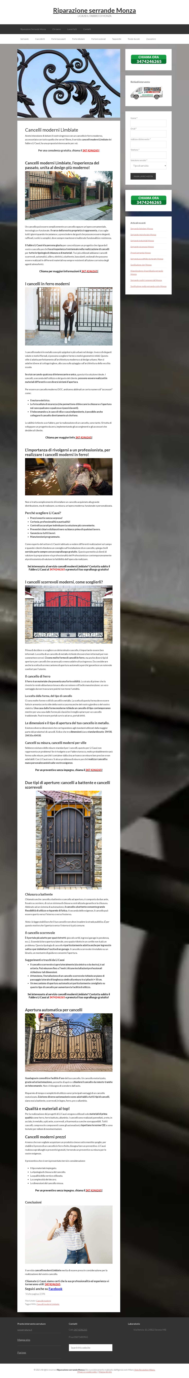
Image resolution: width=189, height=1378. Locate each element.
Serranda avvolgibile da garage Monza (146, 258)
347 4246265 (80, 1329)
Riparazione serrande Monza (94, 10)
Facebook (55, 1289)
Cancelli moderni (43, 1300)
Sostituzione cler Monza (140, 264)
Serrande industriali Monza (142, 240)
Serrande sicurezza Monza (142, 246)
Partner (21, 1352)
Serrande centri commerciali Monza (146, 280)
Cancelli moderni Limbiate (48, 1304)
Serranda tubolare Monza (141, 228)
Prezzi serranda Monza (140, 252)
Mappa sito (23, 1339)
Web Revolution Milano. (144, 1369)
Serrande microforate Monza (143, 234)
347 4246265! (91, 150)
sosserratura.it (24, 1329)
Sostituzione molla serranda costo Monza (148, 286)
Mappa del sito (105, 1372)
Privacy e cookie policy (87, 1372)
